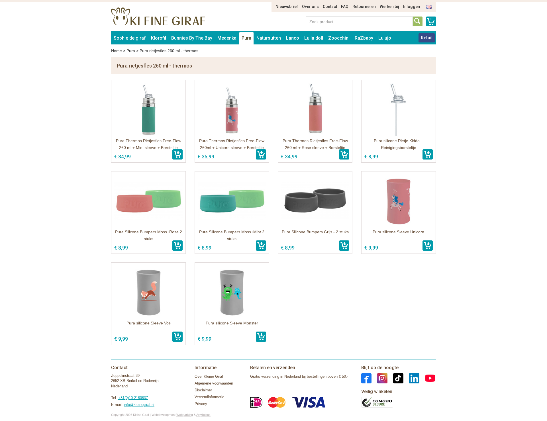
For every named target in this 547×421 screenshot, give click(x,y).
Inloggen (411, 6)
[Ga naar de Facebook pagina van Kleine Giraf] (366, 378)
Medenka (226, 38)
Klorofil (158, 38)
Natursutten (268, 38)
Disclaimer (203, 390)
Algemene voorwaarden (214, 383)
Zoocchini (339, 38)
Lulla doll (313, 38)
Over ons (310, 6)
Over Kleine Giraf (209, 376)
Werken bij (389, 6)
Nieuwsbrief (286, 6)
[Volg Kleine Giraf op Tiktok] (395, 378)
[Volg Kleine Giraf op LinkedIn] (411, 378)
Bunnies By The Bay (191, 38)
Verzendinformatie (209, 397)
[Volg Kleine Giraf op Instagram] (379, 378)
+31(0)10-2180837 (133, 398)
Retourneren (364, 6)
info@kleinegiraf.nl (139, 404)
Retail (426, 37)
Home (116, 50)
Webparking (184, 414)
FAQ (344, 6)
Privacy (201, 404)
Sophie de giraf (130, 38)
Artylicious (203, 414)
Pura (246, 38)
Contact (330, 6)
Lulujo (384, 38)
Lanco (292, 38)
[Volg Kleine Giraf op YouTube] (427, 378)
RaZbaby (364, 38)
